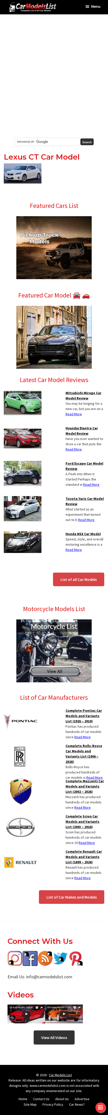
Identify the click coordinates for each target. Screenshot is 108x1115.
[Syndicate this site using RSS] (45, 954)
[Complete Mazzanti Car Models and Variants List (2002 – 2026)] (20, 781)
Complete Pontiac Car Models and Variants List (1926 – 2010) (84, 715)
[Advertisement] (54, 76)
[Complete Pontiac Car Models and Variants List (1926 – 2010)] (20, 711)
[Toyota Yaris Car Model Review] (22, 499)
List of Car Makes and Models (71, 897)
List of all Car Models (79, 579)
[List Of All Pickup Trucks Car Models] (54, 219)
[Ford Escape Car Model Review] (22, 463)
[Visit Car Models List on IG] (15, 954)
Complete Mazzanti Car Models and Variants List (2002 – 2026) (85, 786)
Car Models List (60, 1075)
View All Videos (54, 1037)
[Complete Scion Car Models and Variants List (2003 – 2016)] (20, 816)
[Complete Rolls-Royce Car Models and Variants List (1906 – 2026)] (20, 746)
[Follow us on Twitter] (60, 954)
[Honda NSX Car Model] (22, 534)
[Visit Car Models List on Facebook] (30, 954)
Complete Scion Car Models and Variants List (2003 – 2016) (82, 821)
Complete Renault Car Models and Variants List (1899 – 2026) (84, 856)
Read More (74, 414)
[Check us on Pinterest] (75, 954)
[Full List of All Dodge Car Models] (26, 1008)
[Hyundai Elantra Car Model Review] (22, 428)
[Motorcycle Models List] (54, 622)
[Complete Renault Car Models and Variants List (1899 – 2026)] (20, 851)
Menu (95, 6)
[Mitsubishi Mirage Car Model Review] (22, 393)
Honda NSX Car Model (83, 534)
